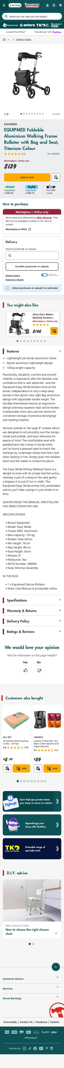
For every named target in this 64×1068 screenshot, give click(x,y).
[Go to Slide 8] (40, 113)
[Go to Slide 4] (29, 113)
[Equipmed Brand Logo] (56, 114)
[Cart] (60, 5)
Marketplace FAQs (16, 229)
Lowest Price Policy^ (16, 32)
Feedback (41, 1022)
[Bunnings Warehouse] (32, 6)
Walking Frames (23, 39)
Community (10, 1022)
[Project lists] (54, 5)
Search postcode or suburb (21, 248)
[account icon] (47, 5)
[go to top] (56, 967)
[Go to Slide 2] (24, 113)
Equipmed (10, 124)
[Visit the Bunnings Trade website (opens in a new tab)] (56, 25)
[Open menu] (4, 5)
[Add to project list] (56, 177)
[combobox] (32, 16)
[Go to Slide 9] (43, 113)
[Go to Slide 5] (32, 113)
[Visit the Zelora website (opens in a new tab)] (27, 25)
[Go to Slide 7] (37, 113)
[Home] (4, 39)
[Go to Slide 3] (26, 113)
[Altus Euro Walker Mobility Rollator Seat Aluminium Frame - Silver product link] (19, 323)
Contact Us (26, 1022)
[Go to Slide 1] (21, 113)
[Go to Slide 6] (34, 113)
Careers (54, 1022)
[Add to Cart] (54, 331)
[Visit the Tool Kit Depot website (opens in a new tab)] (43, 25)
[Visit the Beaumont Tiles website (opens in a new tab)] (10, 25)
